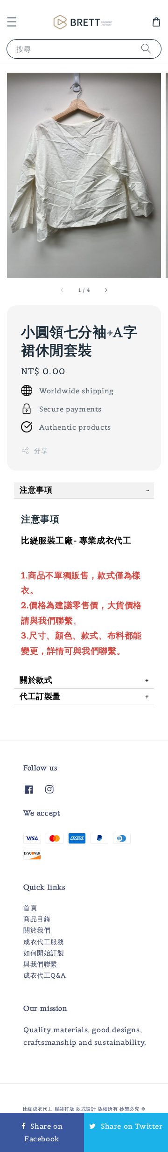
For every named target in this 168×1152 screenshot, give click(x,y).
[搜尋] (146, 49)
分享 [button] (41, 450)
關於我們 (36, 930)
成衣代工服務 (43, 942)
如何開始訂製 (43, 953)
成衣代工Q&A (44, 975)
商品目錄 (36, 919)
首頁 (30, 908)
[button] (11, 22)
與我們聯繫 (40, 964)
